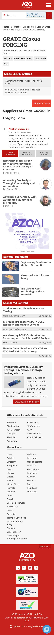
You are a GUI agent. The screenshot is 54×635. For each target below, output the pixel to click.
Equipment (12, 465)
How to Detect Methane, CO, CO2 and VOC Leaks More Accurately (25, 350)
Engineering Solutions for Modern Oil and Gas (36, 263)
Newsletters (12, 506)
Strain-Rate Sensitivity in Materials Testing (23, 310)
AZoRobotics (13, 426)
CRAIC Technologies (17, 329)
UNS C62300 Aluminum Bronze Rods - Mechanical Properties (23, 91)
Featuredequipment (27, 153)
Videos (10, 476)
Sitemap (11, 528)
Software (11, 491)
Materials (31, 465)
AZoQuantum (33, 426)
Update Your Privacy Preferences (28, 626)
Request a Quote (42, 103)
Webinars (31, 454)
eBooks (10, 473)
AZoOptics (12, 433)
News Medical (34, 433)
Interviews (32, 458)
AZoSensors (32, 422)
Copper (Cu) (28, 26)
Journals (11, 488)
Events (10, 480)
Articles (10, 458)
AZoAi (30, 429)
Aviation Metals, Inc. (19, 129)
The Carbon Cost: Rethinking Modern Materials (32, 291)
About (10, 495)
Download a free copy (27, 401)
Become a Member (16, 502)
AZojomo (31, 476)
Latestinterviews (10, 153)
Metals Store (13, 484)
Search (10, 499)
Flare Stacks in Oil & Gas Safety (35, 277)
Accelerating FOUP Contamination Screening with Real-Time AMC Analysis (26, 336)
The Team (32, 491)
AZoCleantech (13, 429)
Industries (32, 473)
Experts (30, 484)
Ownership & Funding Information (17, 537)
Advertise (11, 514)
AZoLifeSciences (34, 437)
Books (10, 469)
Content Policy (14, 531)
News (9, 454)
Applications (33, 469)
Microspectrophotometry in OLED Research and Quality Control (23, 323)
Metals (17, 26)
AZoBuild (11, 437)
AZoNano (11, 422)
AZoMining (12, 441)
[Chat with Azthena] (46, 629)
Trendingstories (44, 153)
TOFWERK (12, 342)
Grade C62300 (29, 29)
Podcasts (31, 480)
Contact (10, 510)
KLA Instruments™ (16, 315)
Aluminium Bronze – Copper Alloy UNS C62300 (23, 82)
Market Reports (34, 461)
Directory (11, 461)
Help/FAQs (32, 488)
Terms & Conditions (16, 517)
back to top (44, 546)
